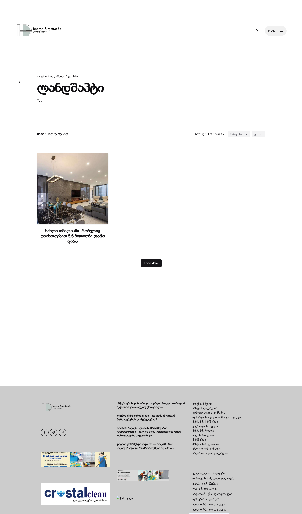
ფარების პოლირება (205, 499)
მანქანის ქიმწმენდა (205, 421)
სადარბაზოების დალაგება (210, 453)
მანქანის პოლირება (205, 444)
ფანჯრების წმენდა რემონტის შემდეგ (216, 417)
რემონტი (72, 76)
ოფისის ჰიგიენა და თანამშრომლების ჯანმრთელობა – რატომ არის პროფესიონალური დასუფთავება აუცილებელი (149, 432)
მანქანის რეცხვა (203, 430)
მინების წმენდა (202, 404)
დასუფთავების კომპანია (208, 412)
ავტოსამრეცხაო (203, 435)
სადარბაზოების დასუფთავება (212, 494)
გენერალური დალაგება (208, 473)
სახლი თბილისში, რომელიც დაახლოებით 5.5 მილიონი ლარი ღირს (73, 236)
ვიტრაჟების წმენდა (205, 426)
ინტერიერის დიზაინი (50, 76)
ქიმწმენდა (199, 439)
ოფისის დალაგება (204, 488)
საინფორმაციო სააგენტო (209, 504)
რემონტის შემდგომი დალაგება (213, 478)
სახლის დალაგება (204, 408)
